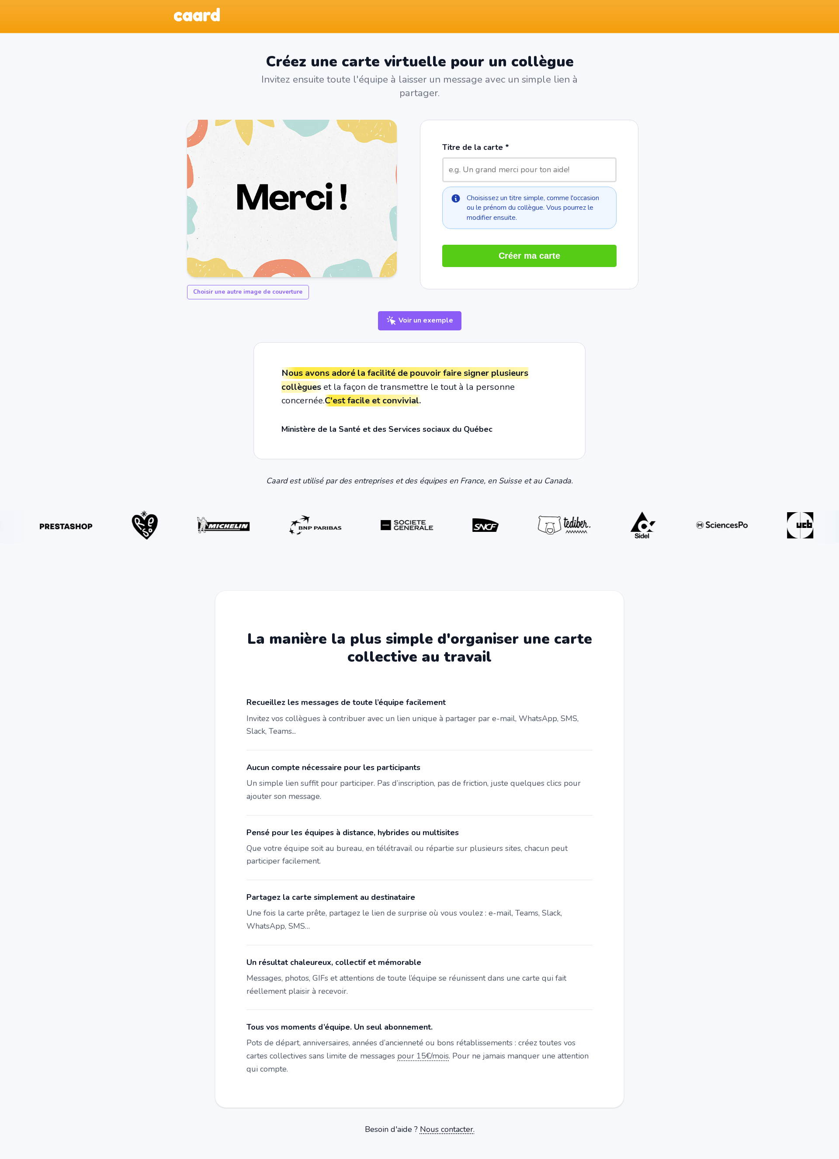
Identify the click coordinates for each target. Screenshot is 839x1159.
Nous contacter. (447, 1129)
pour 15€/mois (423, 1056)
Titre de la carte (472, 147)
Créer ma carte (529, 255)
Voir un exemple (425, 320)
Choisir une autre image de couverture (247, 292)
